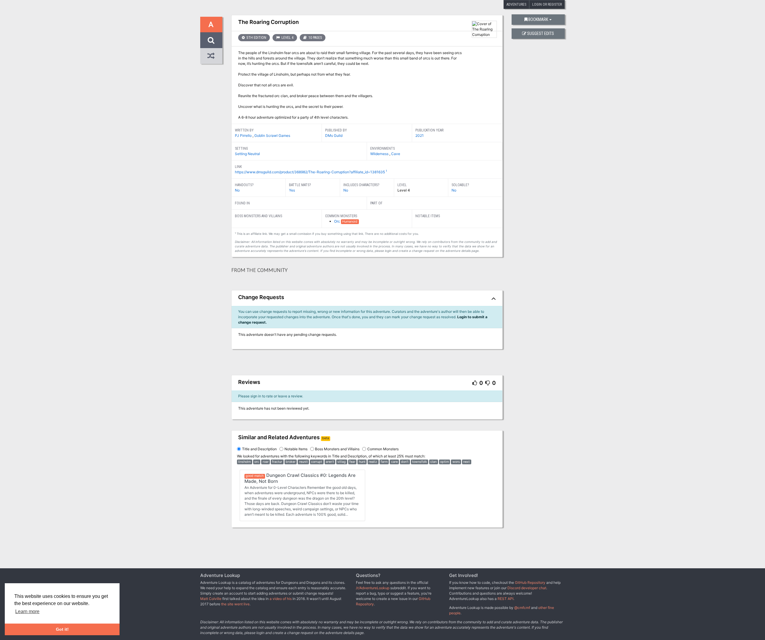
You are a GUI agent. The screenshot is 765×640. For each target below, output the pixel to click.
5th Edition (256, 38)
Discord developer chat (526, 588)
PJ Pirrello (244, 135)
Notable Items (295, 449)
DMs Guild (333, 135)
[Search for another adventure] (211, 40)
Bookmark (538, 19)
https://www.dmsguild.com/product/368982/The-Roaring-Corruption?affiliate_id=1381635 (310, 172)
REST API (505, 598)
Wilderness (379, 153)
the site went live (235, 604)
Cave (395, 153)
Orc (337, 221)
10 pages (314, 38)
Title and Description (259, 449)
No (237, 190)
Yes (292, 190)
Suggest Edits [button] (540, 33)
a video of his (281, 598)
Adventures (516, 4)
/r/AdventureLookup (372, 588)
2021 (419, 135)
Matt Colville (210, 598)
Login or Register (547, 4)
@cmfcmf (522, 607)
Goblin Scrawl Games (272, 135)
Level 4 (287, 38)
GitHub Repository (530, 582)
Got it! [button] (62, 629)
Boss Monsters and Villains (337, 449)
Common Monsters (383, 449)
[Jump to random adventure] (211, 56)
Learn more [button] (27, 611)
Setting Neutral (247, 153)
